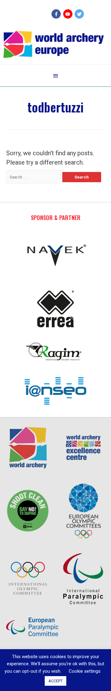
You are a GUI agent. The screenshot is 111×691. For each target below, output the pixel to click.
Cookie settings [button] (85, 671)
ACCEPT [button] (55, 681)
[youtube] (68, 14)
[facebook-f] (56, 14)
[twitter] (80, 14)
